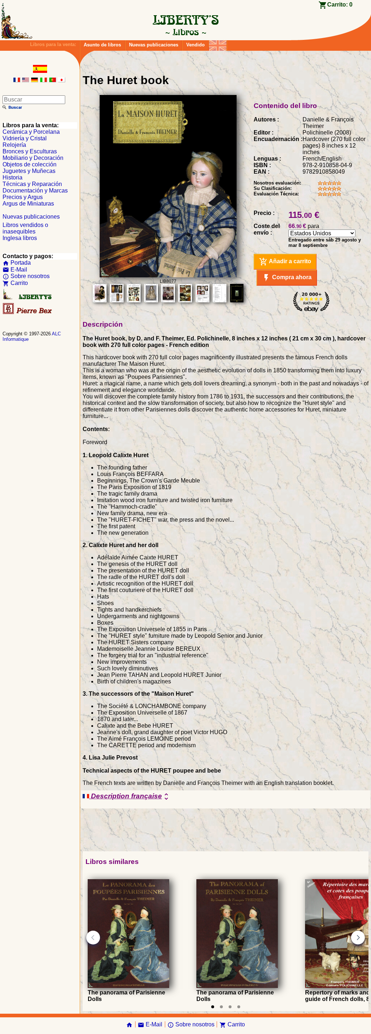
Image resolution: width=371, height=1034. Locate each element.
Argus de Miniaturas (28, 203)
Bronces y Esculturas (30, 151)
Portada (17, 263)
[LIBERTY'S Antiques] (28, 298)
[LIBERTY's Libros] (185, 31)
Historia (12, 177)
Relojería (14, 145)
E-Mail (15, 269)
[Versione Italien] (43, 80)
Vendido (195, 44)
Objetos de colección (30, 164)
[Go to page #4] (238, 1006)
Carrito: (340, 4)
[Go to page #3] (230, 1006)
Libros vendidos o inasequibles (25, 228)
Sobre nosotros (26, 276)
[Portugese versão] (52, 80)
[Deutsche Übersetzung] (34, 80)
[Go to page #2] (221, 1006)
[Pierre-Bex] (28, 312)
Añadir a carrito (285, 261)
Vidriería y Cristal (25, 138)
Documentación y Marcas (35, 190)
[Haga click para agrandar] (168, 275)
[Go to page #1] (212, 1006)
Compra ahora (287, 277)
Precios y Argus (23, 197)
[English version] (25, 80)
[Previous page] (93, 937)
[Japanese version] (61, 80)
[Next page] (358, 937)
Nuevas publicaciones (153, 44)
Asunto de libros (102, 44)
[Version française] (16, 80)
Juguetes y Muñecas (29, 171)
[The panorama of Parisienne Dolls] (128, 986)
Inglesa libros (20, 238)
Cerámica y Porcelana (31, 132)
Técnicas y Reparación (32, 184)
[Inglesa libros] (218, 43)
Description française (130, 796)
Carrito (15, 283)
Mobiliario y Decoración (33, 158)
